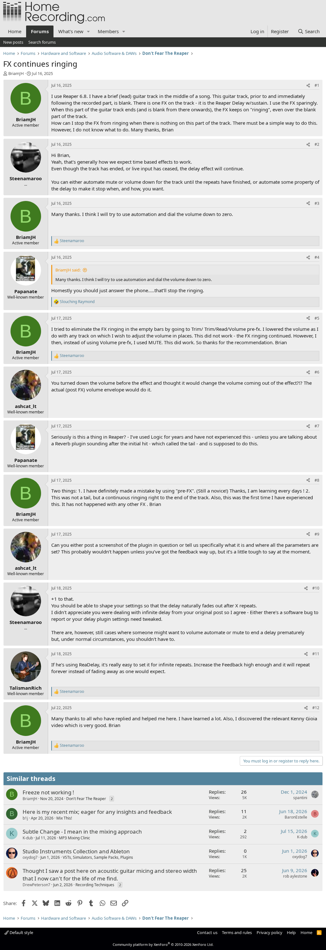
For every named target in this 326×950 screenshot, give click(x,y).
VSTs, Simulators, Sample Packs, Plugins (98, 857)
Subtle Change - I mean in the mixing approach (82, 831)
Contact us (207, 932)
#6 (317, 372)
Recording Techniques (94, 884)
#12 (315, 707)
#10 (315, 588)
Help (291, 932)
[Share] (308, 85)
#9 (317, 534)
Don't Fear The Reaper (86, 798)
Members (108, 31)
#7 (317, 426)
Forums (40, 31)
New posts (13, 42)
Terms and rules (237, 932)
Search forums (42, 42)
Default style (21, 932)
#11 (315, 654)
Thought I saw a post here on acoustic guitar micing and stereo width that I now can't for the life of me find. (110, 874)
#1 (317, 85)
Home (14, 31)
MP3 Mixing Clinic (74, 838)
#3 (317, 203)
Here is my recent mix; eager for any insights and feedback (97, 811)
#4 (317, 257)
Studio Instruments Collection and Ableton (76, 851)
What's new (70, 31)
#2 (317, 144)
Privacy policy (269, 932)
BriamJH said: (68, 270)
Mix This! (64, 818)
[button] (88, 31)
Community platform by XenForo (163, 944)
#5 (317, 318)
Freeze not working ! (48, 792)
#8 (317, 480)
